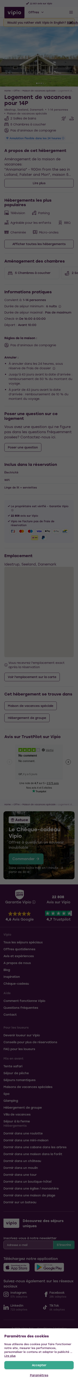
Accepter (39, 1365)
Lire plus (10, 1355)
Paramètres (39, 1375)
